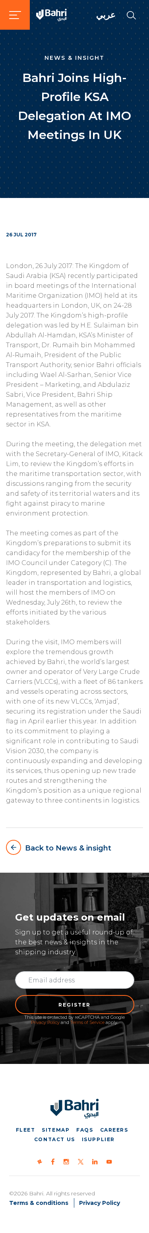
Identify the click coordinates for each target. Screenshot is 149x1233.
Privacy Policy (45, 1022)
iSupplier (98, 1139)
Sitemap (56, 1130)
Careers (114, 1130)
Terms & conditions (38, 1202)
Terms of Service (87, 1022)
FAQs (84, 1130)
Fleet (25, 1130)
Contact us (54, 1139)
